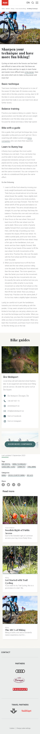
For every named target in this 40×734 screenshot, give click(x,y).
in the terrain (29, 72)
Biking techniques (19, 464)
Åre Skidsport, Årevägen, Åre (18, 396)
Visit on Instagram (14, 421)
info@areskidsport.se (15, 411)
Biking (12, 8)
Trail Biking (31, 467)
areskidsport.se (13, 406)
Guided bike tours (8, 467)
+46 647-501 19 (13, 401)
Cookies (12, 728)
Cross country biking (20, 8)
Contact (5, 652)
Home (3, 8)
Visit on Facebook (14, 416)
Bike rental (6, 464)
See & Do (8, 8)
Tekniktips (21, 467)
